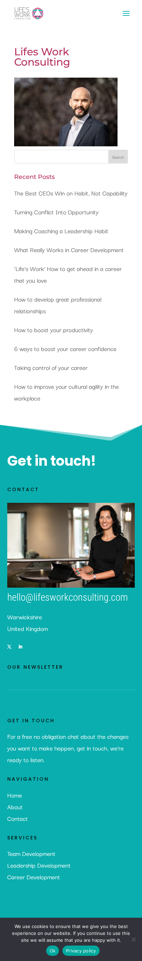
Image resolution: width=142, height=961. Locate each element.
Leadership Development (39, 865)
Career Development (33, 876)
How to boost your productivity (53, 329)
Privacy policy (81, 950)
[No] (133, 939)
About (15, 806)
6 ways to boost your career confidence (65, 348)
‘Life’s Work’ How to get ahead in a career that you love (68, 274)
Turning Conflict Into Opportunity (56, 211)
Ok (53, 950)
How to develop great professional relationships (57, 304)
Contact (17, 818)
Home (14, 795)
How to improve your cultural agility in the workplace (66, 392)
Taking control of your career (51, 367)
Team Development (31, 853)
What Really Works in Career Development (69, 249)
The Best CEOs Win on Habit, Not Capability (71, 192)
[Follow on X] (9, 647)
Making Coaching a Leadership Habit (61, 230)
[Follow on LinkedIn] (20, 647)
